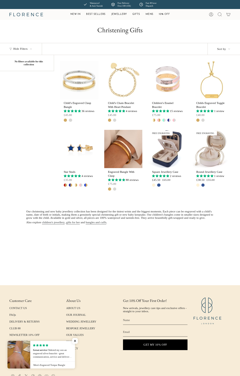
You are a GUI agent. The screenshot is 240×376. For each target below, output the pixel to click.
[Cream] (153, 185)
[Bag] (228, 14)
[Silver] (70, 120)
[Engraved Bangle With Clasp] (123, 149)
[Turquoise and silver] (164, 120)
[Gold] (65, 120)
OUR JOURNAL (76, 314)
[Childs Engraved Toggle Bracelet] (212, 80)
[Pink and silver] (174, 120)
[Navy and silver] (169, 120)
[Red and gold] (65, 185)
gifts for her (73, 222)
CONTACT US (18, 308)
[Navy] (158, 185)
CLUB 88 (15, 328)
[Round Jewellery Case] (212, 149)
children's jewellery (53, 222)
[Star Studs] (79, 149)
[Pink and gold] (158, 120)
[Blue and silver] (85, 185)
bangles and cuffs (96, 222)
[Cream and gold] (153, 120)
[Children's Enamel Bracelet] (167, 80)
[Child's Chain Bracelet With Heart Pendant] (123, 80)
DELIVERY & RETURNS (24, 321)
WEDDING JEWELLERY (81, 321)
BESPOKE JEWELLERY (80, 328)
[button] (119, 14)
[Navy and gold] (70, 185)
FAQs (12, 314)
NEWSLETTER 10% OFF (24, 334)
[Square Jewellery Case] (167, 149)
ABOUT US (73, 308)
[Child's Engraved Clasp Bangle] (79, 80)
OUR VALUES (75, 334)
